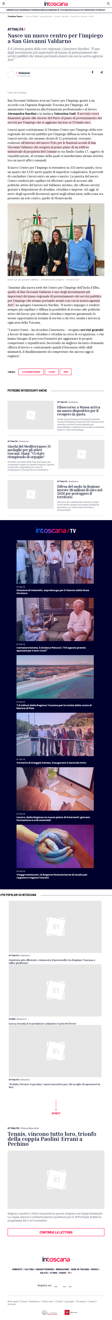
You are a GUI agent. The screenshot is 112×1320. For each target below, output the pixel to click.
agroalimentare (46, 16)
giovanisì (65, 16)
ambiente (10, 10)
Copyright (69, 1301)
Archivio (12, 1304)
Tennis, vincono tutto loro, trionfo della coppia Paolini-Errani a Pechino (52, 1138)
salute (78, 10)
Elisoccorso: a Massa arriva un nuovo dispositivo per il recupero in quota (78, 410)
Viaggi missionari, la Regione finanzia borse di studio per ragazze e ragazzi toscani (51, 876)
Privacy (24, 1301)
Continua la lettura (56, 1232)
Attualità (15, 29)
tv (96, 10)
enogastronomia (31, 10)
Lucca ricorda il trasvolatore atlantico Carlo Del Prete (42, 1023)
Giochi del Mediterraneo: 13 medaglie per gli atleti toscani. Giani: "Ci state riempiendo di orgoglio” (29, 451)
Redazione (24, 73)
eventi (91, 16)
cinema (57, 16)
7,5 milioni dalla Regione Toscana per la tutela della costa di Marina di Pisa (54, 707)
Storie (12, 1019)
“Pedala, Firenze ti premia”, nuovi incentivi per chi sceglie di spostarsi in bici (54, 1086)
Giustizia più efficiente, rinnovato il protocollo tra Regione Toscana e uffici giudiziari (52, 961)
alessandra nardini (31, 372)
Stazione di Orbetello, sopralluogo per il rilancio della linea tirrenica (52, 592)
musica (72, 10)
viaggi (91, 10)
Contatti (91, 1301)
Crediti (59, 1301)
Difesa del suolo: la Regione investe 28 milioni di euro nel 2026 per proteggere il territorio (79, 491)
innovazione (46, 10)
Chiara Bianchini (30, 1128)
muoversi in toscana (78, 16)
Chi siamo (81, 1301)
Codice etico (48, 1301)
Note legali (13, 1301)
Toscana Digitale (31, 16)
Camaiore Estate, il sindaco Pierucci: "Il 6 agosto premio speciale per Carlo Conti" (51, 649)
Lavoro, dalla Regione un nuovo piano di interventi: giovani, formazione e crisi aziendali (53, 819)
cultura (19, 10)
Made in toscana (60, 10)
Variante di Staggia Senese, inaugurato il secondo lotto (51, 762)
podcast (101, 10)
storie (85, 10)
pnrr (66, 372)
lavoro (52, 372)
